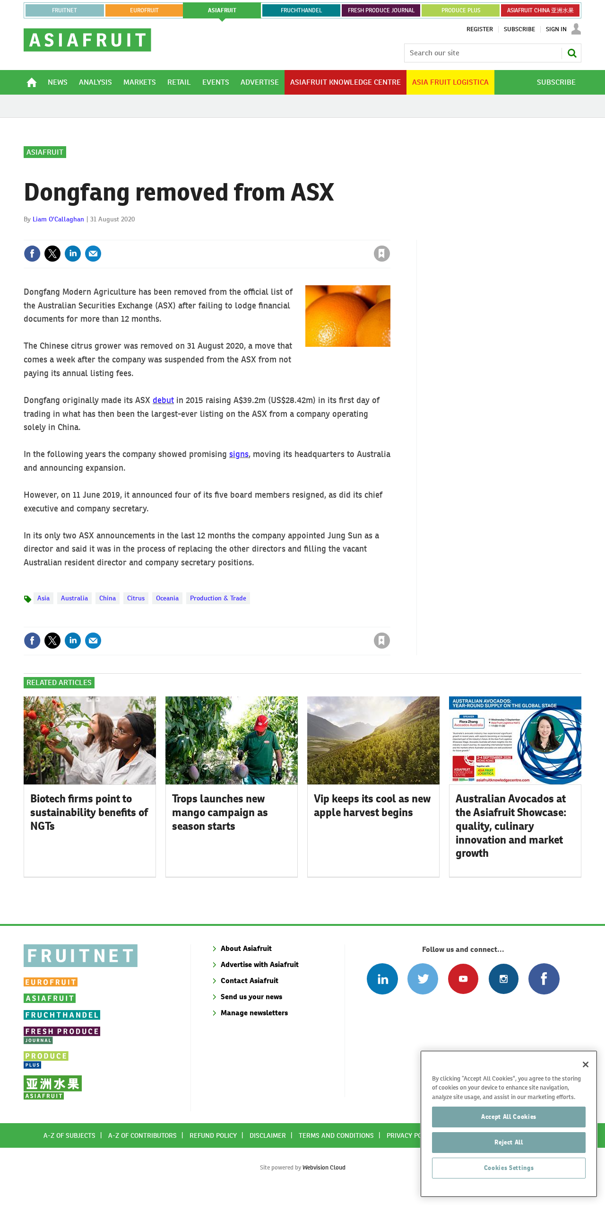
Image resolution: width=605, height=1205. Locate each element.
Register (480, 29)
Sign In (556, 29)
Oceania (167, 598)
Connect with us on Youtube (463, 978)
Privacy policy (411, 1135)
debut (163, 400)
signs (239, 454)
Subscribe (519, 29)
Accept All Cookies (508, 1117)
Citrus (136, 598)
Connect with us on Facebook (543, 978)
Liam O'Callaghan (58, 219)
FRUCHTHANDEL (301, 10)
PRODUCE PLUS (460, 10)
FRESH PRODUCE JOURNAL (381, 10)
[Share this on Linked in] (72, 253)
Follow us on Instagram (503, 978)
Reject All (508, 1142)
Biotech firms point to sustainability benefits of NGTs (89, 812)
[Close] (585, 1064)
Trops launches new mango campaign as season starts (220, 812)
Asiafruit (44, 152)
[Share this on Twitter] (52, 253)
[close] (389, 234)
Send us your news (251, 997)
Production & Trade (218, 598)
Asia (43, 598)
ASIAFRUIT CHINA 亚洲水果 (540, 10)
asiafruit (222, 10)
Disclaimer (268, 1135)
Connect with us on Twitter (422, 978)
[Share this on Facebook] (32, 253)
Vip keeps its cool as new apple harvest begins (372, 805)
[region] (508, 1123)
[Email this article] (93, 253)
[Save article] (381, 253)
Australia (74, 598)
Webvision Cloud (324, 1167)
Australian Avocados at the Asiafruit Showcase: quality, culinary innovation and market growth (511, 826)
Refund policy (213, 1135)
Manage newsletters (254, 1013)
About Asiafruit (246, 948)
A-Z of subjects (69, 1135)
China (107, 598)
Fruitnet (64, 10)
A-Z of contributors (142, 1135)
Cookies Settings (509, 1168)
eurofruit (144, 10)
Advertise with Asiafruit (260, 964)
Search (571, 53)
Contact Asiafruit (249, 980)
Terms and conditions (336, 1135)
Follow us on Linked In (382, 978)
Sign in (269, 234)
